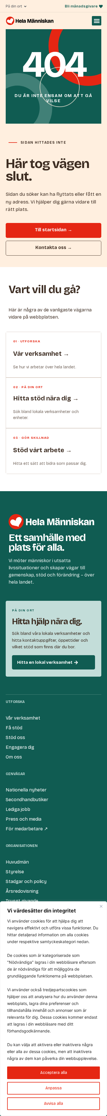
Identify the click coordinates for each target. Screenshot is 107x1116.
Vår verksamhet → (41, 353)
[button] (96, 20)
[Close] (101, 906)
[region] (53, 1008)
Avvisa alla (53, 1103)
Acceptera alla (53, 1072)
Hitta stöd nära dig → (46, 398)
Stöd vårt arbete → (42, 450)
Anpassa (53, 1088)
